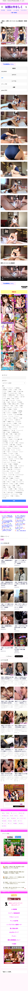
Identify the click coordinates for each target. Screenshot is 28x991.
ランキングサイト (24, 10)
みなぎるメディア (14, 932)
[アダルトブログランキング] (11, 837)
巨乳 (15, 820)
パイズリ (4, 823)
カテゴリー (4, 380)
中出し (17, 815)
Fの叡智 (14, 943)
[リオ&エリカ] (20, 303)
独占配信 (4, 820)
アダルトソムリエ (14, 917)
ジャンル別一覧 (16, 10)
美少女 (10, 820)
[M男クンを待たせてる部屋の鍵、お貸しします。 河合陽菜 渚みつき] (20, 361)
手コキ (4, 818)
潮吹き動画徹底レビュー (14, 939)
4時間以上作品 (5, 815)
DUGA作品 (3, 10)
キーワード (4, 375)
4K (8, 818)
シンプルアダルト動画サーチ (14, 924)
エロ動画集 (14, 909)
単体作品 (14, 818)
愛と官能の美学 (14, 928)
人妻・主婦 (22, 813)
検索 (14, 500)
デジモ (20, 820)
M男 (2, 77)
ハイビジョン (14, 813)
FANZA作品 (9, 10)
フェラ (10, 823)
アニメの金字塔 (14, 920)
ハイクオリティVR (22, 818)
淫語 (22, 815)
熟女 (4, 813)
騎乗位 (16, 823)
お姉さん (21, 823)
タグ (3, 385)
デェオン (14, 936)
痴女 (2, 543)
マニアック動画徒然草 (14, 913)
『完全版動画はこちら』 (8, 64)
